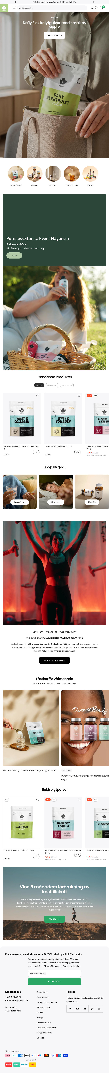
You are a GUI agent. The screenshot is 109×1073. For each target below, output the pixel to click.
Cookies (40, 1038)
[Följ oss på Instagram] (77, 1008)
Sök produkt (27, 8)
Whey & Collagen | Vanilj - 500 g (58, 446)
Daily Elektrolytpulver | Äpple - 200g (19, 850)
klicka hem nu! (53, 31)
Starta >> (54, 919)
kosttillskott (67, 770)
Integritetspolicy (44, 1032)
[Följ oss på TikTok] (92, 1008)
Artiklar (40, 1012)
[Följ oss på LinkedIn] (99, 1008)
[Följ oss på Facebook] (70, 1008)
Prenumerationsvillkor (47, 1027)
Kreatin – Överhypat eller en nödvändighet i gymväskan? (29, 770)
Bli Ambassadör (44, 1007)
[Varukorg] (101, 8)
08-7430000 (15, 997)
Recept (40, 1017)
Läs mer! (14, 255)
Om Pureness (43, 997)
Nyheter (39, 385)
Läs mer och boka (54, 660)
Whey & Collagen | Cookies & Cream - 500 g (21, 447)
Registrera (54, 982)
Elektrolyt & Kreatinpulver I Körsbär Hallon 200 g (63, 851)
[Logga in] (92, 8)
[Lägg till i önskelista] (37, 396)
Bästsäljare (52, 385)
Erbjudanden (67, 385)
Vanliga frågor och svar (47, 1002)
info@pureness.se (20, 1000)
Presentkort (42, 992)
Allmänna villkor (44, 1022)
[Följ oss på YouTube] (84, 1008)
